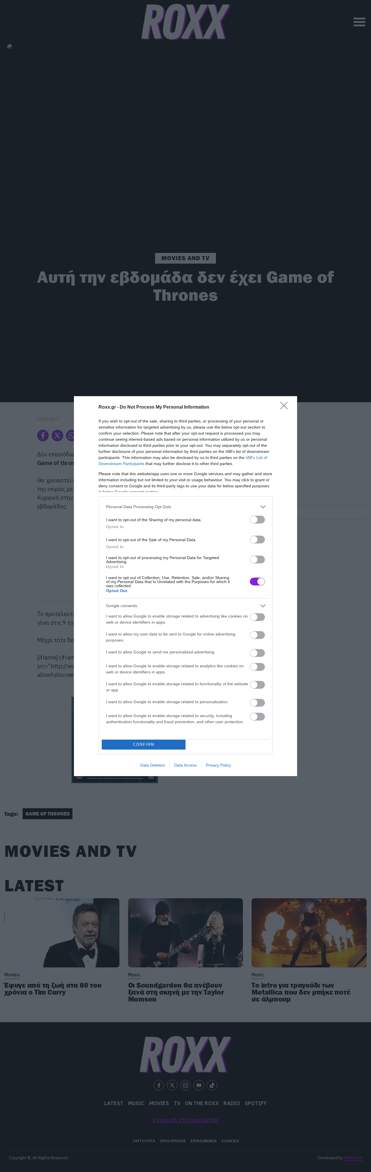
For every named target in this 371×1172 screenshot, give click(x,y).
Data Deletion (152, 765)
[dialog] (185, 586)
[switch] (257, 519)
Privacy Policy (218, 765)
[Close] (285, 407)
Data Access (185, 765)
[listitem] (185, 507)
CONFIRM (143, 744)
